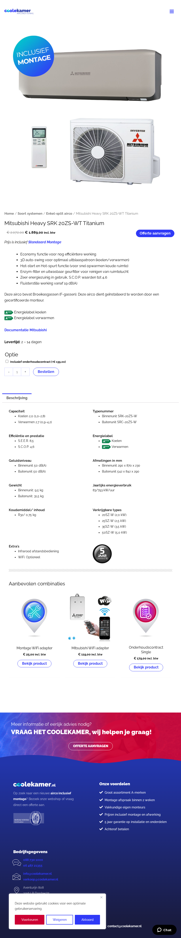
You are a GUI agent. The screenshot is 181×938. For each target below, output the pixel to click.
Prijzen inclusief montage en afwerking (133, 814)
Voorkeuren (29, 919)
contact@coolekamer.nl (124, 926)
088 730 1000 (33, 860)
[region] (57, 911)
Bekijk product (34, 663)
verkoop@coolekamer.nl (40, 879)
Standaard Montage (44, 242)
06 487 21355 (32, 865)
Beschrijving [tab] (16, 398)
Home (9, 213)
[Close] (101, 897)
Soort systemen (30, 213)
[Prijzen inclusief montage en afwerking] (101, 814)
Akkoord (87, 919)
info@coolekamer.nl (37, 873)
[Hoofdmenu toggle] (172, 11)
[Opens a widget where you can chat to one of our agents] (164, 930)
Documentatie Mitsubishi (25, 330)
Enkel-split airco (59, 213)
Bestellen (46, 372)
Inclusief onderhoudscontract (38, 361)
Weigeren (60, 919)
